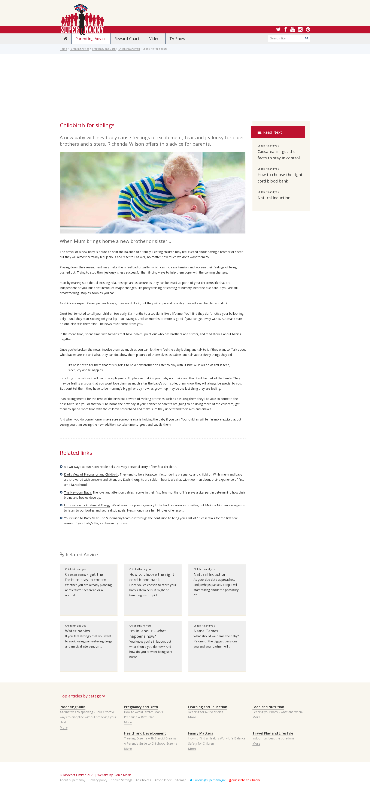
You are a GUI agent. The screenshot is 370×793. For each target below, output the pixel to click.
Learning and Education (207, 707)
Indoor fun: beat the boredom (273, 738)
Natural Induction (210, 574)
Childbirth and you (129, 48)
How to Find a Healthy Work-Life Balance (216, 738)
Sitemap (180, 780)
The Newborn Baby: (78, 492)
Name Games (206, 630)
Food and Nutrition (268, 707)
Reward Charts (127, 38)
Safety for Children (201, 743)
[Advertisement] (185, 89)
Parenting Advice (90, 38)
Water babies (77, 630)
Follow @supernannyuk (208, 780)
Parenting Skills (72, 707)
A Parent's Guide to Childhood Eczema (150, 743)
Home (63, 48)
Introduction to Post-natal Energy (87, 505)
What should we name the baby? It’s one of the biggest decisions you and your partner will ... (216, 641)
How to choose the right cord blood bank (151, 577)
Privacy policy (98, 780)
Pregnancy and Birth (104, 48)
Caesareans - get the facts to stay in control (86, 577)
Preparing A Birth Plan (139, 717)
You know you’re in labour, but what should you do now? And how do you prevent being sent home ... (150, 649)
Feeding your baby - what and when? (277, 712)
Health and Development (145, 733)
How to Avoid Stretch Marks (143, 712)
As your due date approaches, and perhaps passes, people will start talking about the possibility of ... (216, 587)
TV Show (177, 38)
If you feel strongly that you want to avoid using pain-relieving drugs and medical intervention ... (88, 641)
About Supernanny (72, 780)
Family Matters (200, 733)
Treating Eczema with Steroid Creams (150, 738)
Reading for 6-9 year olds (205, 712)
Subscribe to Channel (246, 780)
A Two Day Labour (77, 467)
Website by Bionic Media (114, 775)
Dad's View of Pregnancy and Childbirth (91, 474)
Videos (155, 38)
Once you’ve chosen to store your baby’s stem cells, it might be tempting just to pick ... (152, 590)
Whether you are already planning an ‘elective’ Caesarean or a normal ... (88, 590)
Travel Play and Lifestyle (272, 733)
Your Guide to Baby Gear (81, 518)
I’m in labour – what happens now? (147, 633)
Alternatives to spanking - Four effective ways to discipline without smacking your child (88, 717)
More (63, 727)
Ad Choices (143, 780)
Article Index (163, 780)
